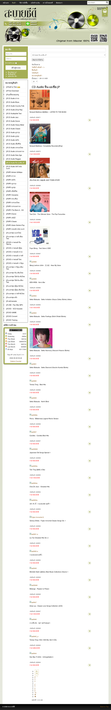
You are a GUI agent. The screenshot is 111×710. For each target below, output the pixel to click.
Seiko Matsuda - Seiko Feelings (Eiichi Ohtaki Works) (48, 316)
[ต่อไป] (35, 695)
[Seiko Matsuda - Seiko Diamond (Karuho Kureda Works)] (33, 363)
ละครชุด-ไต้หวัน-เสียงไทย (14, 281)
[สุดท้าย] (35, 697)
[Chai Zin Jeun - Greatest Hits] (33, 483)
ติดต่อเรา (59, 3)
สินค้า (14, 3)
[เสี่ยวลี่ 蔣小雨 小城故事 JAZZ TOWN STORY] (40, 167)
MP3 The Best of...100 (16, 210)
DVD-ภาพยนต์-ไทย (14, 259)
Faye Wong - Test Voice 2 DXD (40, 248)
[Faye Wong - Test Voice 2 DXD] (40, 236)
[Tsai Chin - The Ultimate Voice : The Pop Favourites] (40, 202)
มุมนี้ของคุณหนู (13, 94)
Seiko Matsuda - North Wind (39, 401)
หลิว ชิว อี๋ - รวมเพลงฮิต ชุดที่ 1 (40, 504)
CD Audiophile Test (14, 113)
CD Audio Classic (14, 128)
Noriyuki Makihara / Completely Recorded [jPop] (46, 146)
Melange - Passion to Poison (39, 589)
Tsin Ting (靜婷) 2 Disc (37, 470)
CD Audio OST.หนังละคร (14, 167)
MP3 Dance (12, 214)
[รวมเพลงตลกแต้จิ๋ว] (34, 551)
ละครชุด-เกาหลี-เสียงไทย (14, 237)
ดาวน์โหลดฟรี (48, 3)
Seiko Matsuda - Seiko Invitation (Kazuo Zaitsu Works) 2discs (51, 299)
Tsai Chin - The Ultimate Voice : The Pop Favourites (47, 214)
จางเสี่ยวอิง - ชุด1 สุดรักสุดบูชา (40, 623)
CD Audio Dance (14, 121)
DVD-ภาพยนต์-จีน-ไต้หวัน (13, 243)
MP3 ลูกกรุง (12, 183)
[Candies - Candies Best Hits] (33, 432)
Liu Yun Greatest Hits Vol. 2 (39, 538)
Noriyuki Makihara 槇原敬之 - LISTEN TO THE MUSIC (48, 112)
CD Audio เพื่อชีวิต (14, 144)
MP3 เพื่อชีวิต (12, 191)
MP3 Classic (12, 221)
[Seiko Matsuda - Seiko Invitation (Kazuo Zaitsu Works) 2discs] (33, 295)
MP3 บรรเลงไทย (14, 202)
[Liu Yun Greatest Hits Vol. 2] (34, 534)
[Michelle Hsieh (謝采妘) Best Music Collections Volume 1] (33, 568)
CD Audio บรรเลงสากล (16, 151)
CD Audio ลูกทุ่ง (13, 136)
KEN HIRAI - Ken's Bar (37, 282)
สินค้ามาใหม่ (12, 87)
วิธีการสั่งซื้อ (23, 3)
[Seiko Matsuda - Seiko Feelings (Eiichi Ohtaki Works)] (33, 312)
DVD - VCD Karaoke (15, 308)
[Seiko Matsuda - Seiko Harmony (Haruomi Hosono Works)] (41, 338)
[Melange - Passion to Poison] (33, 585)
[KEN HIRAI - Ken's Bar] (33, 278)
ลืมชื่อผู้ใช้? (12, 74)
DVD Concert (12, 316)
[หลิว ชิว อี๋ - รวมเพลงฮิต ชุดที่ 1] (33, 500)
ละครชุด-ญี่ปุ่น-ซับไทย (15, 286)
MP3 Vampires (13, 195)
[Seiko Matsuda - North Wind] (33, 397)
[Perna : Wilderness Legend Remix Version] (33, 415)
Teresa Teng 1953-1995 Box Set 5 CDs (43, 640)
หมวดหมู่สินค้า (37, 75)
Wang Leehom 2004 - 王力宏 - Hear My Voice (45, 265)
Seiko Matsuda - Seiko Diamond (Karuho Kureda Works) (49, 367)
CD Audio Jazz (13, 117)
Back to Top (104, 706)
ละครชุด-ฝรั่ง (12, 297)
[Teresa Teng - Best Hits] (33, 380)
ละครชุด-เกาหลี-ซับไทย (16, 293)
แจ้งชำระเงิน (35, 3)
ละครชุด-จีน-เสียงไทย (15, 272)
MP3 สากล (12, 176)
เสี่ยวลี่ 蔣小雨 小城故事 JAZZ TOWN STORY (45, 180)
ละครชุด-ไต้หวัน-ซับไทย (16, 276)
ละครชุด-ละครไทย (14, 233)
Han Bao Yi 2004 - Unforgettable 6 (41, 657)
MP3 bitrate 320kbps (15, 172)
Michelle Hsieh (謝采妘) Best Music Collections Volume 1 (49, 572)
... (35, 683)
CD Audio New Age (15, 155)
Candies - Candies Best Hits (39, 435)
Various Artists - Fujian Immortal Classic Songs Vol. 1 (48, 521)
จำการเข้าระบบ (10, 63)
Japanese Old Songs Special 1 (40, 452)
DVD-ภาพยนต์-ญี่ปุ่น (15, 248)
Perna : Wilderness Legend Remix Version (44, 418)
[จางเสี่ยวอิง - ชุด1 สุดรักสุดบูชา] (33, 619)
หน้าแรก (6, 3)
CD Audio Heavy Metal (16, 125)
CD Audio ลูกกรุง (14, 132)
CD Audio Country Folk (16, 106)
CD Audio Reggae (14, 159)
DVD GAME (12, 312)
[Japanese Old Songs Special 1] (34, 449)
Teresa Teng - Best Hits (38, 384)
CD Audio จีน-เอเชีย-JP (16, 162)
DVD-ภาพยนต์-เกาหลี (15, 255)
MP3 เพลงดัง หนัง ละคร (16, 229)
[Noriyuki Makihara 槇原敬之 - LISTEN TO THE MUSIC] (40, 99)
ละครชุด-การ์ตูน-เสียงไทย (14, 268)
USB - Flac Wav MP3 (15, 305)
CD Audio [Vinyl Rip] (15, 109)
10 (35, 693)
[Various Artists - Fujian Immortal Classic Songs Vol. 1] (37, 517)
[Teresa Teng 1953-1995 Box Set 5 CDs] (34, 636)
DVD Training (12, 320)
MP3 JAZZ (12, 217)
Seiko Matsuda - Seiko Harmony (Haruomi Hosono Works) (50, 350)
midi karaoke (12, 301)
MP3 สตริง (11, 180)
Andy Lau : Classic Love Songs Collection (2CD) (46, 606)
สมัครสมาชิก (12, 76)
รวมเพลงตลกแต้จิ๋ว (36, 555)
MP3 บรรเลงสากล (14, 206)
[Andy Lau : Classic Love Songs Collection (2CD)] (33, 602)
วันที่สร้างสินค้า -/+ (38, 67)
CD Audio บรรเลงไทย (15, 147)
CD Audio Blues (13, 102)
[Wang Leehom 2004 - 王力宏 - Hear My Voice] (33, 261)
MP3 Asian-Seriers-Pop (16, 225)
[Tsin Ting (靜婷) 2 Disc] (33, 466)
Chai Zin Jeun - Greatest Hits (40, 486)
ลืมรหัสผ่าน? (12, 72)
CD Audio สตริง (13, 140)
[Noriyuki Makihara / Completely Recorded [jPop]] (40, 133)
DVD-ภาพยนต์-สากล (15, 252)
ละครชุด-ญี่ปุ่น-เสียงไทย (16, 290)
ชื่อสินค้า (35, 70)
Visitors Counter (15, 361)
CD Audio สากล (13, 98)
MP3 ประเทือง (13, 198)
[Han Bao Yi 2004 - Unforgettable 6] (33, 653)
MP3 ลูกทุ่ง (12, 187)
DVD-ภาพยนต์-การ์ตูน (16, 263)
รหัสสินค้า (35, 73)
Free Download (13, 91)
